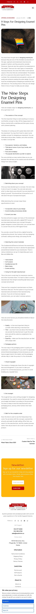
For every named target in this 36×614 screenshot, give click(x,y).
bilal (30, 18)
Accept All (5, 601)
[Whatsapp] (28, 2)
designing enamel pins (24, 107)
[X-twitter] (17, 2)
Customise (6, 606)
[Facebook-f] (15, 521)
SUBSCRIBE (16, 488)
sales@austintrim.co (18, 533)
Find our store (18, 537)
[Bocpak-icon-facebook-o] (14, 2)
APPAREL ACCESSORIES (8, 18)
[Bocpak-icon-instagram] (21, 2)
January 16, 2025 (20, 18)
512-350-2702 (18, 531)
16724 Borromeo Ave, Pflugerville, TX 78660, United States (18, 543)
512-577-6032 (18, 529)
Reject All (5, 610)
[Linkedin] (24, 2)
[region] (18, 600)
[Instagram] (21, 521)
